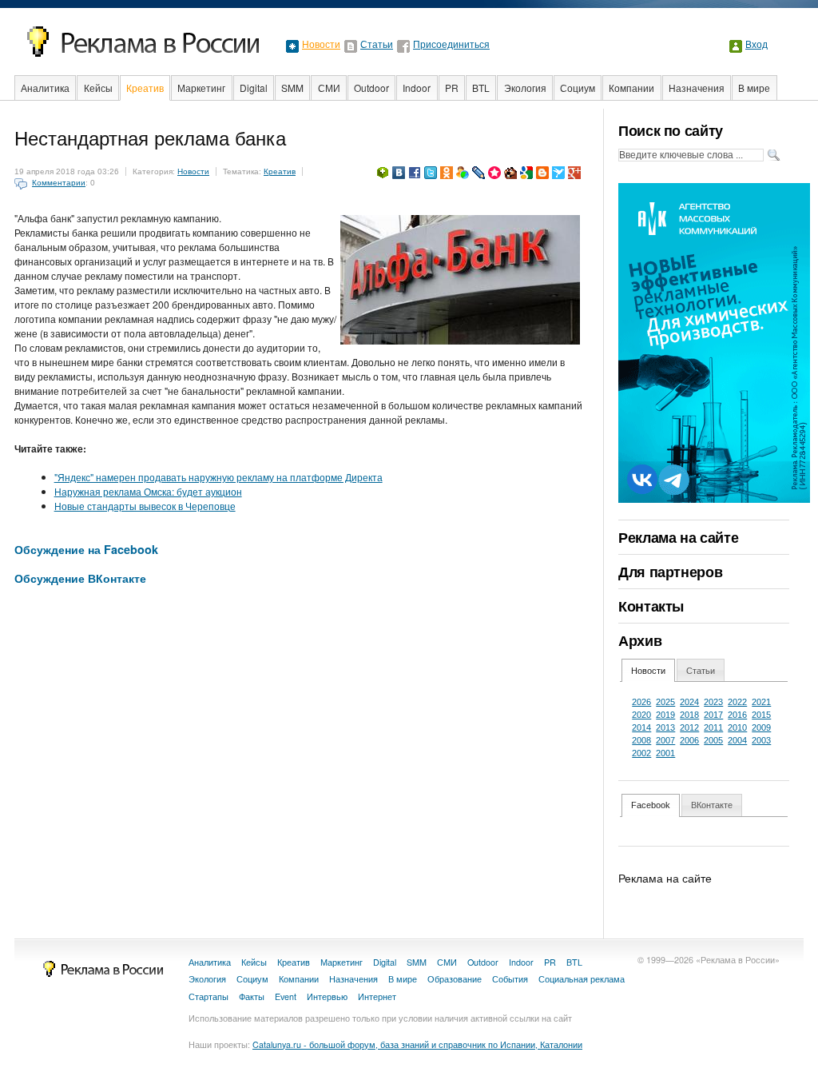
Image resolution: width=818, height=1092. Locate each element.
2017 (713, 714)
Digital (254, 87)
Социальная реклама (581, 979)
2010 (737, 727)
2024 (689, 702)
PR (452, 87)
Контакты (651, 606)
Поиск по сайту (670, 130)
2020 (641, 714)
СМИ (329, 87)
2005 (713, 740)
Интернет (377, 996)
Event (285, 996)
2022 (737, 702)
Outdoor (371, 87)
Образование (454, 979)
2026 (641, 702)
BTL (481, 87)
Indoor (417, 87)
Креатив (145, 87)
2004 (737, 740)
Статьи (376, 44)
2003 (761, 740)
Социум (577, 87)
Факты (251, 996)
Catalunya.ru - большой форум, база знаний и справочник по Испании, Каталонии (417, 1044)
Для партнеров (670, 571)
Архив (639, 640)
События (510, 979)
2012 (689, 727)
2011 (713, 727)
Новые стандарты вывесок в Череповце (145, 505)
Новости (321, 44)
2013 (665, 727)
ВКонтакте (712, 805)
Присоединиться (451, 44)
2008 (641, 740)
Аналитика (45, 87)
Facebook (650, 805)
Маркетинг (201, 87)
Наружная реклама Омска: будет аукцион (148, 491)
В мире (754, 87)
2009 (761, 727)
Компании (631, 87)
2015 (761, 714)
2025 (665, 702)
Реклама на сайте (678, 537)
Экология (525, 87)
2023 (713, 702)
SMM (292, 87)
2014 (641, 727)
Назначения (697, 87)
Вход (756, 44)
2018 (689, 714)
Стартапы (208, 996)
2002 (641, 753)
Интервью (327, 996)
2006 (689, 740)
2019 (665, 714)
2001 (665, 753)
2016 (737, 714)
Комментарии (58, 182)
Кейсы (98, 87)
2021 (761, 702)
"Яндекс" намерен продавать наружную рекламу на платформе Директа (218, 477)
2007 (665, 740)
